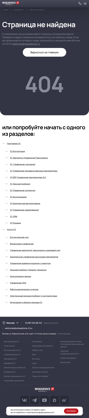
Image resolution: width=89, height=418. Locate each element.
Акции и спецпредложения (43, 367)
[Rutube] (64, 400)
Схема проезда (64, 333)
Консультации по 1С (12, 350)
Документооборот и (28, 270)
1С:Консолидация (18, 197)
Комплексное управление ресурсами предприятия (34, 257)
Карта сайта (65, 362)
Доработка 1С (10, 363)
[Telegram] (34, 400)
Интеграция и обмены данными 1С (26, 302)
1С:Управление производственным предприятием (33, 171)
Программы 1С (19, 10)
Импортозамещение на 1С (15, 376)
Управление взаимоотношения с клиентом (30, 263)
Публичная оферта (68, 358)
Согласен (71, 411)
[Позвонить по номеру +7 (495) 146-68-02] (80, 3)
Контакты (36, 359)
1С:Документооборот (20, 184)
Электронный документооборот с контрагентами (33, 296)
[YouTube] (44, 400)
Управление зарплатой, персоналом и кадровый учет (35, 250)
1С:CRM (13, 216)
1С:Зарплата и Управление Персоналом (29, 158)
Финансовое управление (22, 243)
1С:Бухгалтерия (17, 151)
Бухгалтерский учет (19, 237)
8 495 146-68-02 (33, 322)
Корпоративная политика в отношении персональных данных (72, 344)
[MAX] (54, 400)
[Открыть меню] (85, 3)
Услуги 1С (11, 229)
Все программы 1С (11, 341)
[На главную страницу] (44, 389)
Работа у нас (37, 350)
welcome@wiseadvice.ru (26, 43)
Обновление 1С (10, 359)
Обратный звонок (51, 323)
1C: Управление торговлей (22, 164)
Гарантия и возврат (40, 376)
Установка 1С (9, 346)
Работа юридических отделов (24, 289)
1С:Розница (15, 223)
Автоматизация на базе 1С (15, 367)
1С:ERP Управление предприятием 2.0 (28, 177)
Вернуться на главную (44, 52)
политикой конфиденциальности (40, 412)
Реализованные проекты (42, 346)
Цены (34, 363)
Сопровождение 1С (12, 354)
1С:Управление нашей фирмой (24, 210)
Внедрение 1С (10, 372)
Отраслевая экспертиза (14, 380)
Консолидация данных (20, 276)
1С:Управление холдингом (22, 190)
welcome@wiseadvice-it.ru (18, 328)
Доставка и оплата (40, 372)
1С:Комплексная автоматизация (25, 203)
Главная (5, 10)
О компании (37, 341)
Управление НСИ (18, 283)
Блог (34, 354)
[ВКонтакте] (24, 400)
